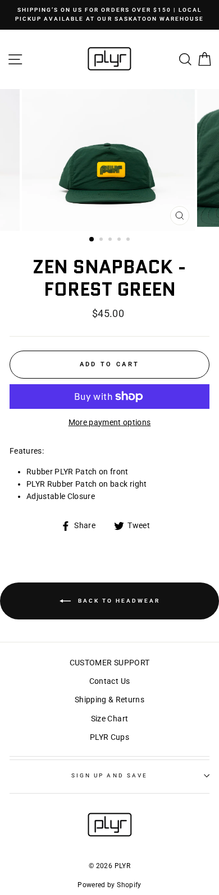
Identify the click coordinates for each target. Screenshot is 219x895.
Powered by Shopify (109, 885)
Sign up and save (109, 775)
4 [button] (120, 240)
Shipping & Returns (109, 699)
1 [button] (92, 240)
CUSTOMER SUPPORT (109, 662)
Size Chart (109, 718)
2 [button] (102, 240)
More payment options (110, 422)
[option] (109, 15)
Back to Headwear (117, 600)
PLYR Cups (109, 737)
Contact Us (109, 681)
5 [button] (129, 240)
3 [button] (111, 240)
